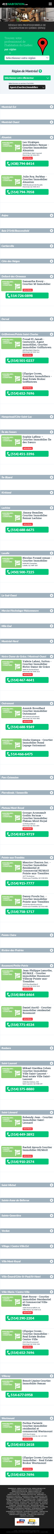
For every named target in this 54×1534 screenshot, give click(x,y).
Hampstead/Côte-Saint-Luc (17, 416)
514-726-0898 (22, 296)
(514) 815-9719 (22, 834)
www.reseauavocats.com (28, 1494)
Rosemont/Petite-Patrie (15, 965)
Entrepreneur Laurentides (14, 1511)
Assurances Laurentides (30, 1497)
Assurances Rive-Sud (40, 1496)
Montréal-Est (9, 106)
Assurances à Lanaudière (14, 1497)
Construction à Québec (27, 1516)
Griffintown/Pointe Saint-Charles (20, 334)
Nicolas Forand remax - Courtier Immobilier (37, 559)
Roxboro (6, 1048)
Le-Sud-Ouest (9, 595)
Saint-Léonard (9, 1112)
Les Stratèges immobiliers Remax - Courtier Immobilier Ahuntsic (36, 146)
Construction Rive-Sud (38, 1513)
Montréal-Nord (10, 641)
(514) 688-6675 (22, 530)
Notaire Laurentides (21, 1504)
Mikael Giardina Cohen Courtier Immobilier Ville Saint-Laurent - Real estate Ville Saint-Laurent (37, 1073)
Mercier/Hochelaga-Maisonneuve (20, 610)
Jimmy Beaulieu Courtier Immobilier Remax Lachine (35, 515)
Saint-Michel (9, 1185)
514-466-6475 (22, 754)
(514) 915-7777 (22, 883)
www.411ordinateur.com (19, 1490)
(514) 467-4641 (22, 680)
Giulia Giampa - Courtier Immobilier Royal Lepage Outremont (38, 742)
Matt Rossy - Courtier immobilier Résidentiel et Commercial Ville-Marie (37, 1300)
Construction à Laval (23, 1513)
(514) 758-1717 (22, 912)
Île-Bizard (7, 477)
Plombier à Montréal (18, 1499)
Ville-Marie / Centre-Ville (15, 1291)
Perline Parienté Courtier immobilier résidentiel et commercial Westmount (37, 1427)
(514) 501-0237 (22, 361)
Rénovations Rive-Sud (37, 1505)
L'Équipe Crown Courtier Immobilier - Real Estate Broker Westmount (37, 1460)
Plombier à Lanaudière (14, 1500)
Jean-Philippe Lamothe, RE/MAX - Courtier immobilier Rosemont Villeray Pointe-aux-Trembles (37, 976)
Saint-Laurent (9, 1063)
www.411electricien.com (19, 1491)
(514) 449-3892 (22, 1134)
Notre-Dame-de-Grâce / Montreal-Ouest (24, 656)
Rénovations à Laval (23, 1505)
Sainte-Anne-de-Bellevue (15, 1200)
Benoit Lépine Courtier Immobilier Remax (37, 1382)
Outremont (8, 703)
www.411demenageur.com (18, 1493)
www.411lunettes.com (24, 1488)
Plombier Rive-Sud (42, 1499)
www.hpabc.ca (41, 1494)
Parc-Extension (10, 777)
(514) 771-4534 (22, 1025)
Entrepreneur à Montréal (23, 1508)
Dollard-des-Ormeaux (14, 276)
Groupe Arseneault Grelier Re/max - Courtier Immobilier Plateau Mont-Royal (35, 817)
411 (15, 4)
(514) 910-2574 (22, 1162)
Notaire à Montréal (13, 1502)
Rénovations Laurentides (31, 1507)
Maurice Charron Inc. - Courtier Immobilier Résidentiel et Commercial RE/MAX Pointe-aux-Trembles (37, 868)
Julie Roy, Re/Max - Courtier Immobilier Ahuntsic (35, 179)
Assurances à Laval (28, 1496)
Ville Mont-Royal (11, 1261)
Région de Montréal (25, 71)
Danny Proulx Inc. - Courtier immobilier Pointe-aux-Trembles (36, 898)
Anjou (5, 215)
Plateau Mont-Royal (13, 807)
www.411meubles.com (38, 1488)
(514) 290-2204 (22, 1318)
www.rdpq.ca (12, 1488)
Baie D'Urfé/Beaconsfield (15, 230)
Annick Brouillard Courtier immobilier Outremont (35, 710)
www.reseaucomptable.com (35, 1493)
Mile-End (6, 626)
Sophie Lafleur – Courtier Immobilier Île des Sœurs (37, 439)
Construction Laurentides (35, 1514)
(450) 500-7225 (22, 572)
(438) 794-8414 (22, 164)
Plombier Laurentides (28, 1500)
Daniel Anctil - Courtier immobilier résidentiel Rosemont (37, 1010)
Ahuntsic (6, 137)
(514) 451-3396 (22, 454)
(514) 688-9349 (22, 727)
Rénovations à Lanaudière (14, 1507)
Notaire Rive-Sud (36, 1502)
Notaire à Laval (25, 1502)
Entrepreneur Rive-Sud (17, 1510)
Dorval (5, 319)
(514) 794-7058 (22, 192)
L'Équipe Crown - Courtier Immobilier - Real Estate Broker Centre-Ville (36, 1335)
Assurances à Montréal (13, 1496)
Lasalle (5, 553)
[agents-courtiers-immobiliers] (11, 146)
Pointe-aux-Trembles (13, 857)
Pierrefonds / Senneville (15, 792)
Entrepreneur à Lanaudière (34, 1510)
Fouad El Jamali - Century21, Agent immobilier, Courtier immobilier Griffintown (37, 343)
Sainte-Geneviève (11, 1215)
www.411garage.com (34, 1491)
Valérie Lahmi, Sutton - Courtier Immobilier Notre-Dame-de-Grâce (37, 663)
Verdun (6, 1230)
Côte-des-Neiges (11, 261)
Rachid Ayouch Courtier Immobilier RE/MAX (37, 1148)
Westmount (8, 1418)
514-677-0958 (22, 1395)
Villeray (6, 1376)
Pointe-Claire (9, 935)
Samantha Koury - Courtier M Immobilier (36, 282)
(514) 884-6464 (22, 995)
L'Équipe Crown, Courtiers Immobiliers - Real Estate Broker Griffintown (37, 377)
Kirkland (6, 492)
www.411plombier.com (35, 1490)
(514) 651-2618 (22, 1444)
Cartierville (8, 245)
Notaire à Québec (33, 1504)
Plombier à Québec (42, 1500)
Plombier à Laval (30, 1499)
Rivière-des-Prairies (13, 950)
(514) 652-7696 (22, 393)
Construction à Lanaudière (17, 1514)
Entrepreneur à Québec (31, 1511)
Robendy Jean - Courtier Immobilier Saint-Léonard (38, 1119)
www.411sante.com (13, 1494)
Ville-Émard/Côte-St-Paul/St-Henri (21, 1276)
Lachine (6, 507)
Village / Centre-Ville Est (15, 1246)
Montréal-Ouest (10, 122)
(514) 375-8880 (22, 1089)
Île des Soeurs (9, 431)
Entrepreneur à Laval (38, 1508)
